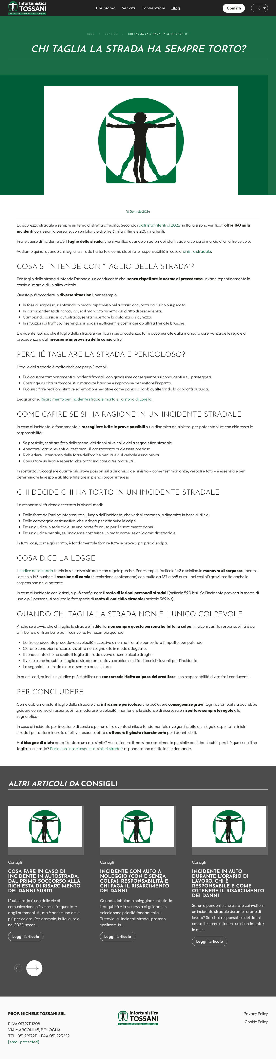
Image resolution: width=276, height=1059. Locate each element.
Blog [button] (176, 8)
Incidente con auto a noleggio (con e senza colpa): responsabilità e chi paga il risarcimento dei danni (134, 881)
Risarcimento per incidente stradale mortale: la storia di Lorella (96, 399)
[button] (233, 8)
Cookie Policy (256, 1021)
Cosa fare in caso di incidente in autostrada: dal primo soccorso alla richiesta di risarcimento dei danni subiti (44, 881)
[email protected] (23, 1041)
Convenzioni (153, 8)
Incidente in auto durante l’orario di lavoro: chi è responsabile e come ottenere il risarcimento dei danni (228, 883)
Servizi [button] (128, 8)
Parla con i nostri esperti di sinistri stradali (86, 748)
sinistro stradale (197, 251)
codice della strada (36, 570)
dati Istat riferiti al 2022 (159, 225)
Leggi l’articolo (25, 936)
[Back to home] (27, 8)
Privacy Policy (256, 1013)
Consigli (15, 862)
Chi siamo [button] (106, 8)
